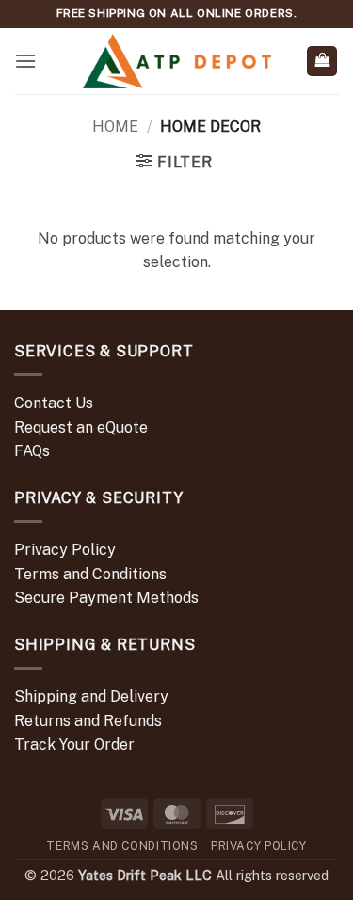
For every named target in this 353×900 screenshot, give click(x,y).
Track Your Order (74, 744)
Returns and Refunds (88, 721)
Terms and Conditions (90, 574)
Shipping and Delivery (91, 696)
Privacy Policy (65, 550)
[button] (25, 61)
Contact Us (53, 403)
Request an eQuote (81, 427)
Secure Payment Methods (106, 598)
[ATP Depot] (177, 61)
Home (115, 126)
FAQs (32, 451)
